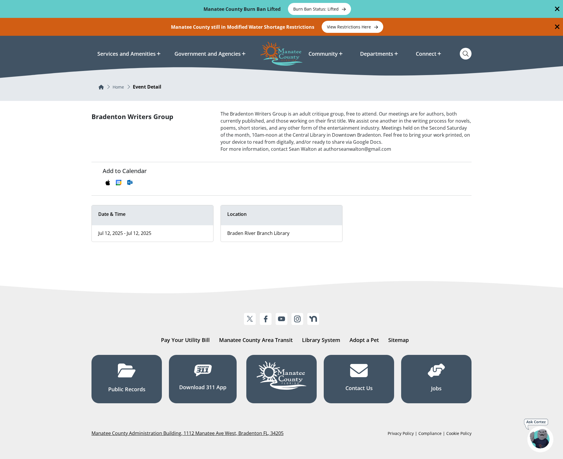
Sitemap (398, 339)
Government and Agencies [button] (207, 53)
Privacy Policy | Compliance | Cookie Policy (430, 433)
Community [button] (323, 53)
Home (118, 87)
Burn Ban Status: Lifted (316, 9)
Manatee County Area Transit (256, 339)
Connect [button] (426, 53)
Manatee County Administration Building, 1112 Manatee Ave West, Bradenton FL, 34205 (187, 433)
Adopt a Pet (364, 339)
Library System (321, 339)
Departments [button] (376, 53)
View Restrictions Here (349, 27)
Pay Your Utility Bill (185, 339)
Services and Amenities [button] (126, 53)
